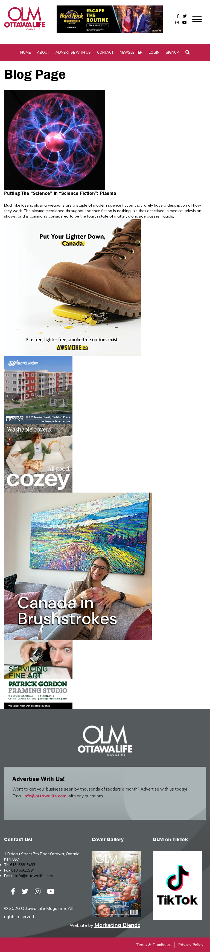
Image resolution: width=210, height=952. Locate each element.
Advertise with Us (73, 52)
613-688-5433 (22, 864)
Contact (105, 52)
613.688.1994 (23, 870)
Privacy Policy (190, 944)
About (43, 52)
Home (25, 52)
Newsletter (131, 52)
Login (154, 52)
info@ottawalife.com (45, 795)
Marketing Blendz (117, 924)
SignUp (172, 52)
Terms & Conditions (153, 944)
